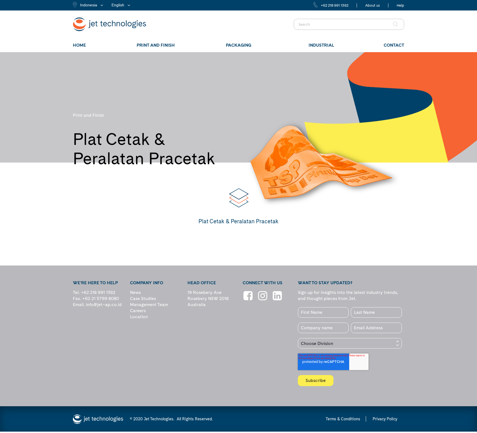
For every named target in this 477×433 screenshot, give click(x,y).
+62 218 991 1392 (334, 5)
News (135, 292)
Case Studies (143, 298)
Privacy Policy (385, 419)
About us (372, 5)
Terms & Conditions (343, 419)
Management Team (149, 304)
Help (400, 5)
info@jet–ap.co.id (104, 304)
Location (139, 316)
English (118, 5)
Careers (138, 310)
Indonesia (88, 5)
